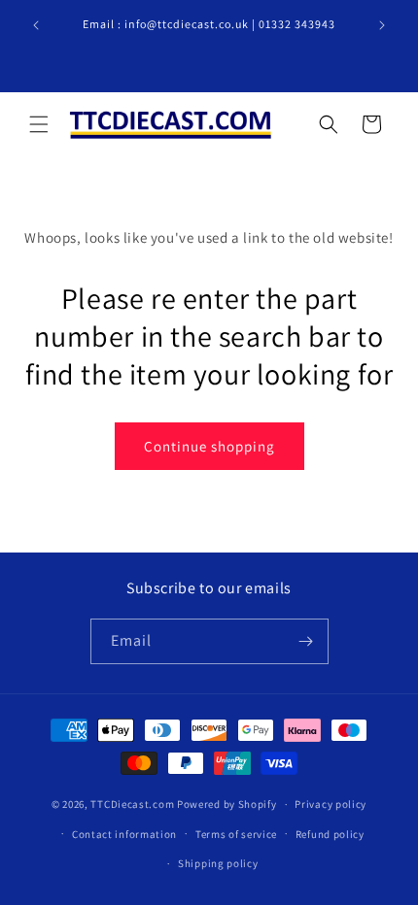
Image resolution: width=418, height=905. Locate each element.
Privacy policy (330, 804)
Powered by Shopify (227, 804)
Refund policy (330, 834)
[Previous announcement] (36, 25)
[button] (38, 124)
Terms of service (236, 834)
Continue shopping (209, 446)
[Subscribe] (306, 641)
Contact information (124, 834)
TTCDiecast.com (132, 804)
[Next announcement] (382, 25)
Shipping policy (218, 863)
